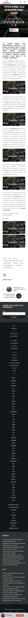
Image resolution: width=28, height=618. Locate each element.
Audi (13, 388)
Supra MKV (15, 263)
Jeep (13, 432)
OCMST (14, 370)
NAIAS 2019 (15, 258)
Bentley (13, 391)
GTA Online (14, 357)
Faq (14, 331)
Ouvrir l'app (20, 615)
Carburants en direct (13, 528)
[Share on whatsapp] (20, 22)
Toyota (10, 61)
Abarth (13, 378)
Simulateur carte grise (13, 504)
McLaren (13, 458)
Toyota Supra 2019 (7, 267)
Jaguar (13, 430)
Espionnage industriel (14, 365)
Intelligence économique (14, 362)
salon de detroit (7, 263)
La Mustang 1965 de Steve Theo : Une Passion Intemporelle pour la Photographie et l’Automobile (13, 583)
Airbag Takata (13, 523)
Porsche (13, 476)
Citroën (13, 404)
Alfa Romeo (13, 380)
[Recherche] (20, 2)
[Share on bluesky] (23, 22)
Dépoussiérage (14, 360)
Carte (14, 325)
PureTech (13, 525)
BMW (16, 196)
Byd (13, 398)
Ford (13, 419)
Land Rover (13, 445)
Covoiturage (13, 515)
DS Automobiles (13, 411)
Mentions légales (14, 336)
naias (10, 258)
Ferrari (13, 414)
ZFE (13, 512)
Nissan (13, 466)
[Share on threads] (10, 22)
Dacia (13, 409)
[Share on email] (15, 25)
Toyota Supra (18, 265)
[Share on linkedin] (17, 22)
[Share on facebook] (4, 22)
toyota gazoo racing (8, 265)
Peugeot (13, 474)
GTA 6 (14, 352)
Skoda (13, 487)
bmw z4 (4, 258)
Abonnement (14, 328)
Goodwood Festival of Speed (12, 102)
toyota (21, 263)
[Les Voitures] (7, 2)
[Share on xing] (12, 25)
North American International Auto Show (13, 260)
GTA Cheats (14, 355)
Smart (13, 489)
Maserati (13, 453)
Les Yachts (14, 346)
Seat (13, 484)
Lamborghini (13, 440)
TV (5, 569)
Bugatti (13, 396)
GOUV (13, 517)
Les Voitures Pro (14, 343)
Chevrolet (13, 401)
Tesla (13, 492)
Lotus (13, 450)
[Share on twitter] (7, 22)
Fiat (13, 417)
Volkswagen (13, 497)
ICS (14, 373)
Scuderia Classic (14, 348)
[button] (24, 2)
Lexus (13, 448)
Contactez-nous (14, 333)
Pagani (13, 471)
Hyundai (13, 424)
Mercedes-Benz (13, 461)
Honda (13, 422)
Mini (13, 463)
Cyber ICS (14, 368)
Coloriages (13, 510)
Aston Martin (13, 385)
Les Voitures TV (14, 340)
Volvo (13, 500)
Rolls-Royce (13, 482)
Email (4, 311)
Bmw (13, 393)
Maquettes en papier (13, 507)
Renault (13, 479)
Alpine (7, 170)
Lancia (13, 443)
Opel (13, 469)
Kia (13, 435)
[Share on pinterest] (13, 22)
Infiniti (13, 427)
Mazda (13, 456)
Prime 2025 (13, 520)
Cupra (13, 406)
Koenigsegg (13, 437)
